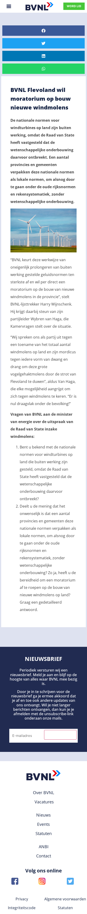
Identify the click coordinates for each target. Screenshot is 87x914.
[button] (43, 30)
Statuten (65, 907)
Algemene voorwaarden (65, 899)
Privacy (22, 899)
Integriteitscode (21, 907)
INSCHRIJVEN (60, 734)
